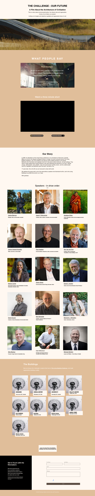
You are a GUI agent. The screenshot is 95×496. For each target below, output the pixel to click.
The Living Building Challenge (59, 368)
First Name (48, 462)
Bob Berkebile (40, 316)
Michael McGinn (68, 352)
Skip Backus (11, 352)
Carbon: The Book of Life (50, 81)
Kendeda (36, 413)
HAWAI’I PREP (73, 412)
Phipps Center (55, 413)
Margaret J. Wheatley (70, 318)
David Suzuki (12, 318)
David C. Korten (68, 283)
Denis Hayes (39, 282)
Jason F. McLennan (41, 215)
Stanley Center (19, 434)
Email (47, 466)
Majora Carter (12, 283)
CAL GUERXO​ (19, 413)
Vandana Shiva (68, 215)
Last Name (66, 462)
